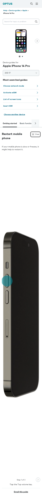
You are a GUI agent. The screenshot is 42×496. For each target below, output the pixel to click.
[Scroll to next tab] (35, 123)
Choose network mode (13, 86)
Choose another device (14, 114)
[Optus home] (7, 3)
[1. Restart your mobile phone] (21, 314)
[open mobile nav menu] (36, 4)
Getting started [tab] (10, 123)
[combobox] (18, 21)
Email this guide (21, 492)
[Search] (31, 4)
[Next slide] (37, 41)
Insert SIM (7, 106)
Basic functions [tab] (26, 123)
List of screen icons (12, 99)
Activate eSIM (9, 93)
